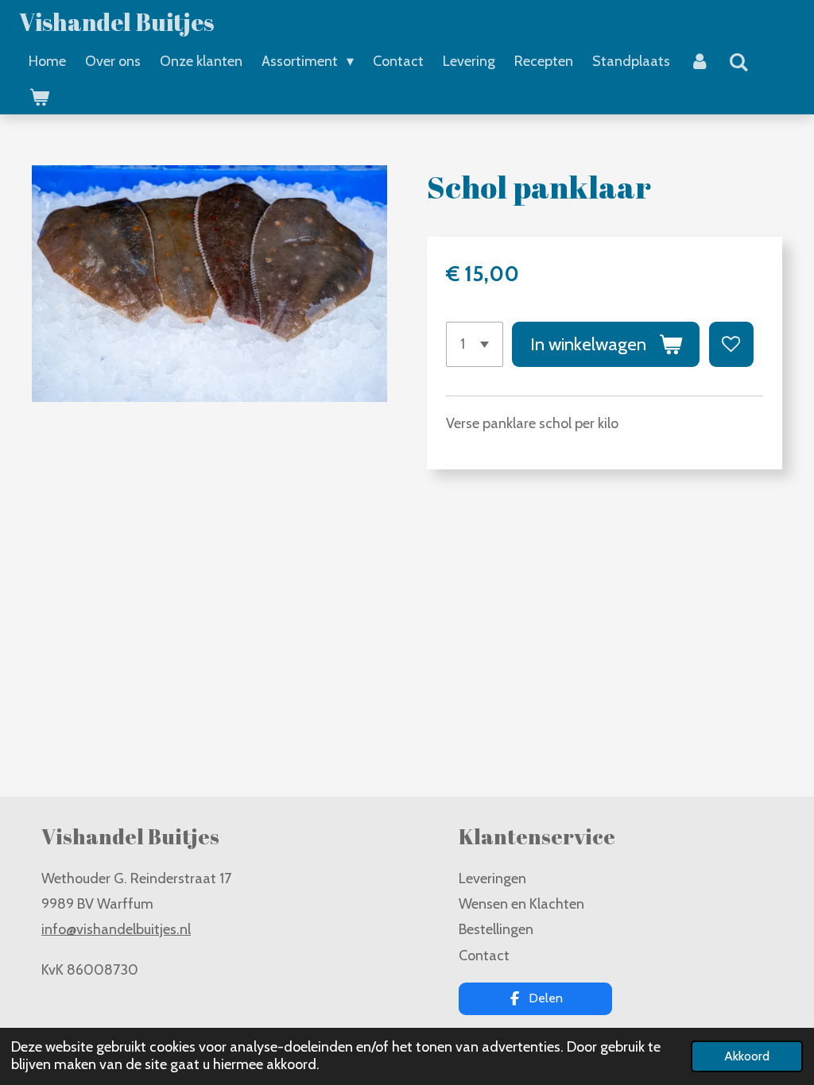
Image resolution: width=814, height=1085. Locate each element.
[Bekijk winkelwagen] (38, 98)
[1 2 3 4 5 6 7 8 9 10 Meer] (474, 344)
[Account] (699, 61)
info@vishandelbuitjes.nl (116, 929)
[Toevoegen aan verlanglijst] (731, 344)
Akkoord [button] (746, 1056)
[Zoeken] (738, 63)
